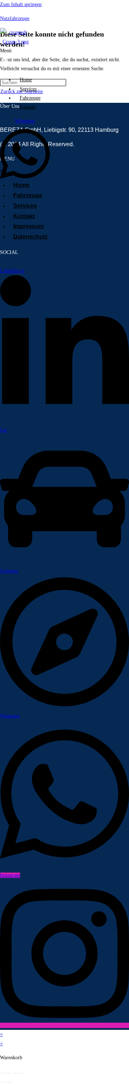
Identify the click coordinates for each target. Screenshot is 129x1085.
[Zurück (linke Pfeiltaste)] (2, 1082)
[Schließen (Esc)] (21, 1073)
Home (26, 79)
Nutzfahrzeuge (14, 18)
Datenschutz (30, 237)
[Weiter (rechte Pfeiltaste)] (8, 1082)
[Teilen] (15, 1073)
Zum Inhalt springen (21, 4)
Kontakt (28, 107)
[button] (8, 58)
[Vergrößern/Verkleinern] (2, 1073)
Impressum (28, 226)
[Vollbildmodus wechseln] (8, 1073)
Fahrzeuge (30, 98)
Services (28, 89)
